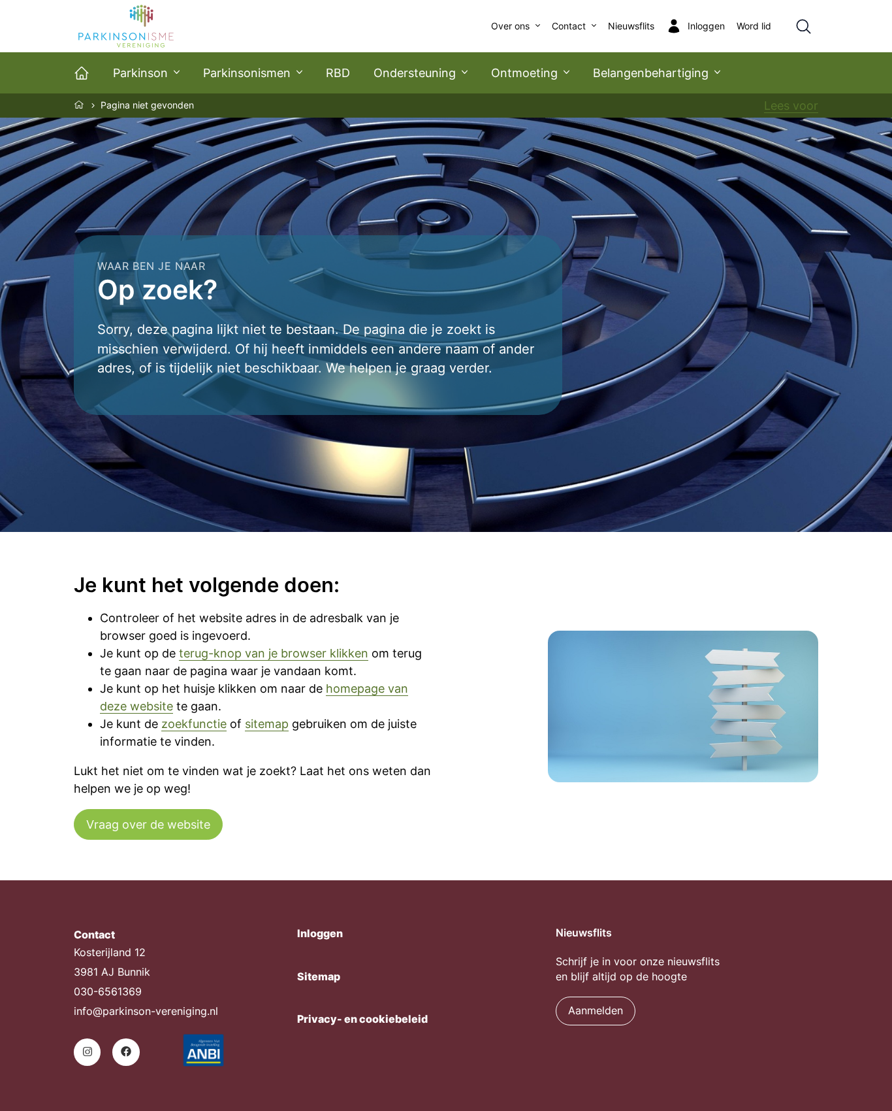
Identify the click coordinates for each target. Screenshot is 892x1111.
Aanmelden (595, 1010)
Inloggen (320, 933)
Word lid (754, 26)
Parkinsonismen (247, 73)
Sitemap (318, 976)
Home (80, 104)
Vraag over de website (148, 824)
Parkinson (140, 73)
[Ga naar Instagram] (87, 1051)
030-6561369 (108, 992)
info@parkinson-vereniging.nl (146, 1011)
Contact (569, 26)
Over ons (510, 26)
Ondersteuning (415, 73)
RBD (338, 73)
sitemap (267, 724)
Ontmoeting (524, 73)
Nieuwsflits (631, 26)
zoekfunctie (194, 724)
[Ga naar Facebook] (125, 1051)
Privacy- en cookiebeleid (362, 1019)
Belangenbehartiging (651, 73)
